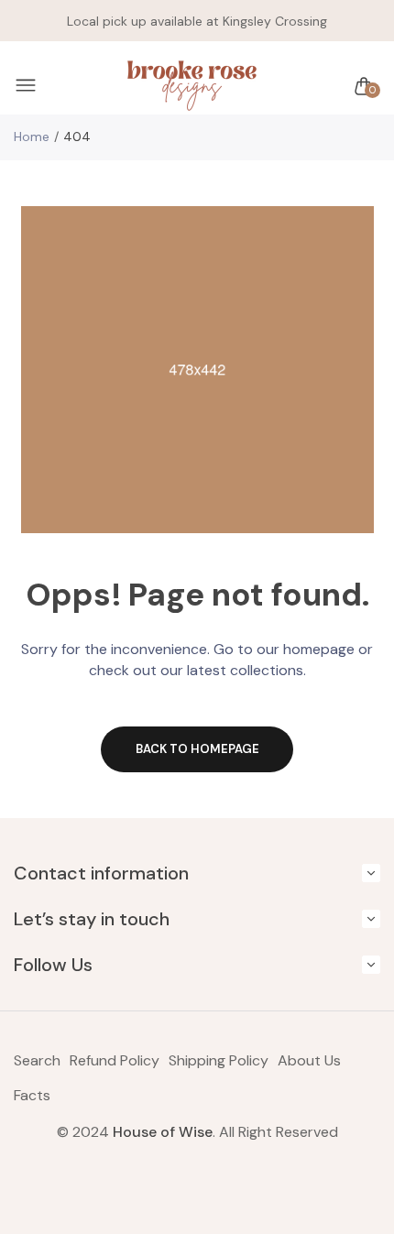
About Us (309, 1060)
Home (31, 136)
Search (37, 1060)
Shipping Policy (218, 1060)
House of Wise (163, 1131)
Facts (32, 1095)
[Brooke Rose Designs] (192, 86)
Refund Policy (114, 1060)
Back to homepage (197, 749)
